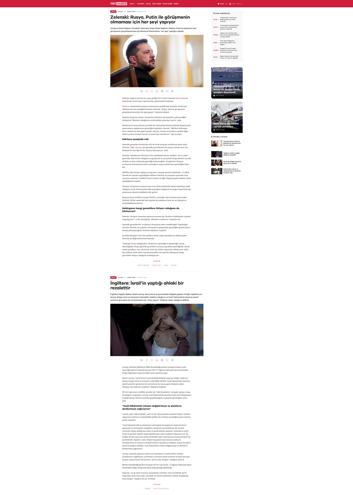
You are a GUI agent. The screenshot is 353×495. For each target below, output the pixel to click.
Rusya (133, 243)
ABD (150, 144)
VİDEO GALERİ (220, 130)
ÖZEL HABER (156, 4)
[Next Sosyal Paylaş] (141, 91)
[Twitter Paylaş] (152, 91)
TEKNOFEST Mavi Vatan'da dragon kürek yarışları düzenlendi (226, 89)
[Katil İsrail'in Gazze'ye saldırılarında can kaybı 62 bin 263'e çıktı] (216, 171)
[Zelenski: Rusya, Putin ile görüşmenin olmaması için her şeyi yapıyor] (216, 143)
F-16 (135, 219)
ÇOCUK (148, 4)
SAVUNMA (140, 4)
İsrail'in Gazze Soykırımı (161, 488)
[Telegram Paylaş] (162, 91)
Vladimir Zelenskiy (143, 265)
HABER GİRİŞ (131, 11)
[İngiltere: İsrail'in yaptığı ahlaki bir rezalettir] (216, 154)
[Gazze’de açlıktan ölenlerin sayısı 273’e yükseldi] (216, 163)
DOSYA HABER (167, 4)
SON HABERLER (222, 13)
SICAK (132, 4)
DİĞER (176, 4)
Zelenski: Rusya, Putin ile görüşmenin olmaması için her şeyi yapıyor (232, 143)
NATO (159, 98)
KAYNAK (120, 11)
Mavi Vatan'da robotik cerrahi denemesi (226, 125)
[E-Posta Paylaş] (172, 91)
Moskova (126, 106)
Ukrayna (138, 147)
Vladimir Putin (156, 265)
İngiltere (147, 488)
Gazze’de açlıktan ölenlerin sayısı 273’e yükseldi (232, 162)
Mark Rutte (181, 98)
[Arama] (227, 4)
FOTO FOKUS (220, 95)
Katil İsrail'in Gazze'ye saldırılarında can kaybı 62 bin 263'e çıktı (232, 171)
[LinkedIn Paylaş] (157, 91)
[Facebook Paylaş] (146, 91)
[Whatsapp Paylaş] (167, 91)
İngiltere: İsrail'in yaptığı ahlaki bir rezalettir (231, 154)
